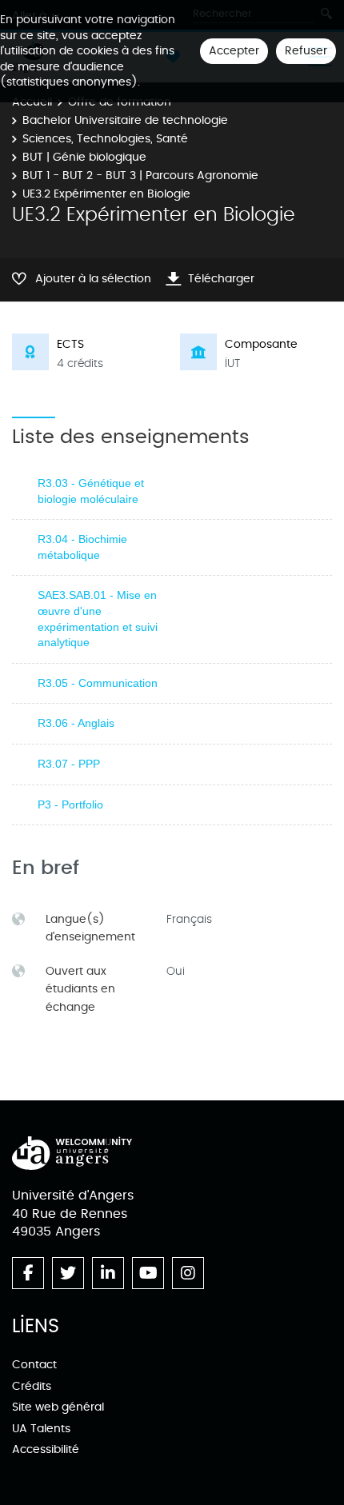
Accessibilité (45, 1449)
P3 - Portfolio (70, 804)
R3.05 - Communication (98, 683)
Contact (34, 1364)
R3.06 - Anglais (76, 723)
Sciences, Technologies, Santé (105, 138)
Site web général (58, 1407)
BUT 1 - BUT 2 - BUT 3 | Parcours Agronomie (140, 175)
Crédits (31, 1386)
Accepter (234, 50)
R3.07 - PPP (69, 763)
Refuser (306, 50)
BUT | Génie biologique (84, 157)
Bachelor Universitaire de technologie (125, 120)
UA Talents (41, 1428)
